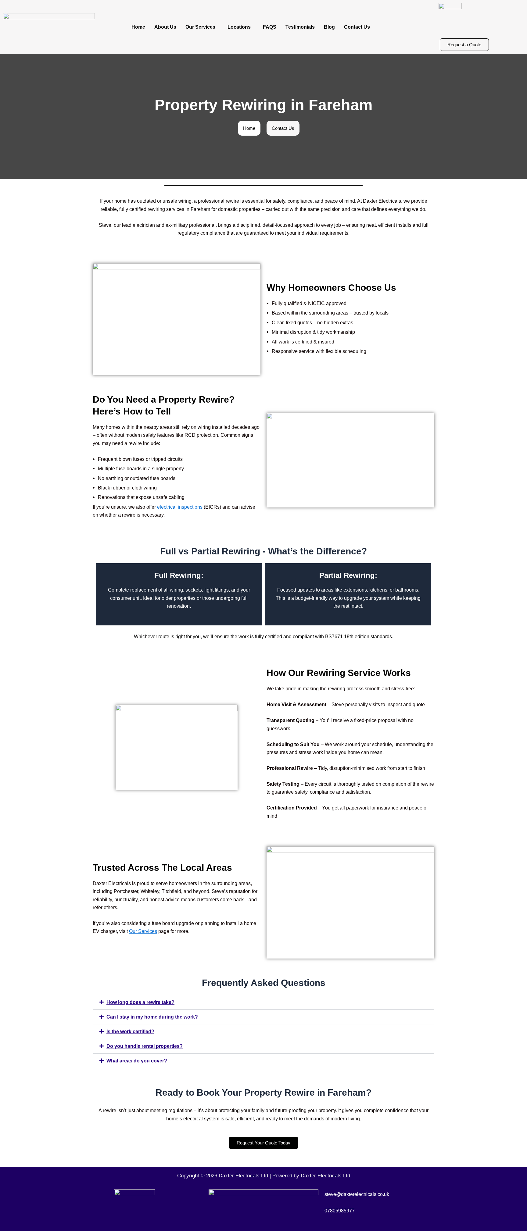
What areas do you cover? (136, 1060)
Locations (239, 27)
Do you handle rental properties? (144, 1046)
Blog (329, 27)
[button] (202, 27)
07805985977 (339, 1210)
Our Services (200, 27)
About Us (165, 27)
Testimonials (300, 27)
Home (138, 27)
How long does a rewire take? (140, 1002)
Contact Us (357, 27)
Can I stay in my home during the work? (152, 1016)
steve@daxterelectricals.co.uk (356, 1194)
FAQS (269, 27)
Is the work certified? (130, 1031)
